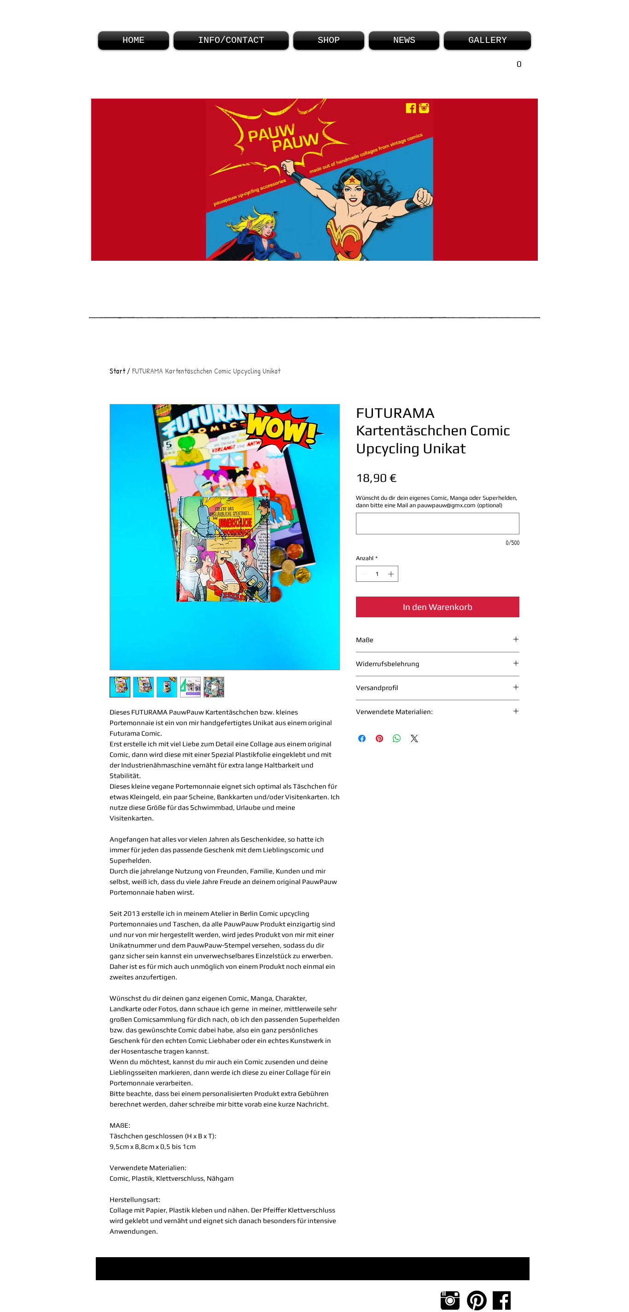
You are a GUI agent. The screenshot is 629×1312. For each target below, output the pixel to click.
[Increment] (391, 574)
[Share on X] (414, 738)
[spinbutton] (377, 574)
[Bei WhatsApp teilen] (396, 738)
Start (117, 371)
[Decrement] (362, 574)
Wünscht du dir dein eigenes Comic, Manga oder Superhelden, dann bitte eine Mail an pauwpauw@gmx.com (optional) (436, 501)
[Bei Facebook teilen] (361, 738)
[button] (498, 66)
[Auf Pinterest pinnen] (379, 738)
